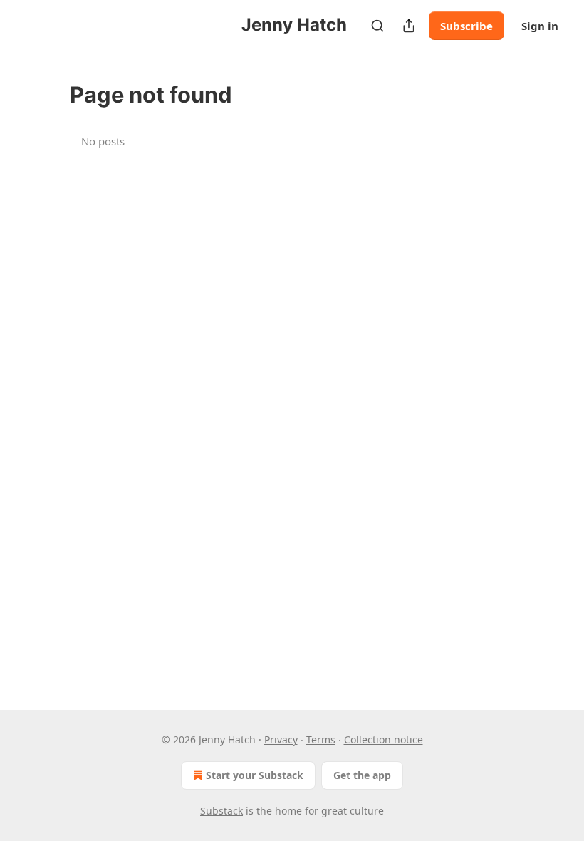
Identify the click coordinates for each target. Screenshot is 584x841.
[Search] (377, 25)
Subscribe (466, 26)
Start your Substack (254, 775)
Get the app (362, 775)
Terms (320, 739)
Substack (221, 810)
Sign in (539, 26)
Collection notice (383, 739)
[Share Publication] (409, 25)
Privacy (281, 739)
